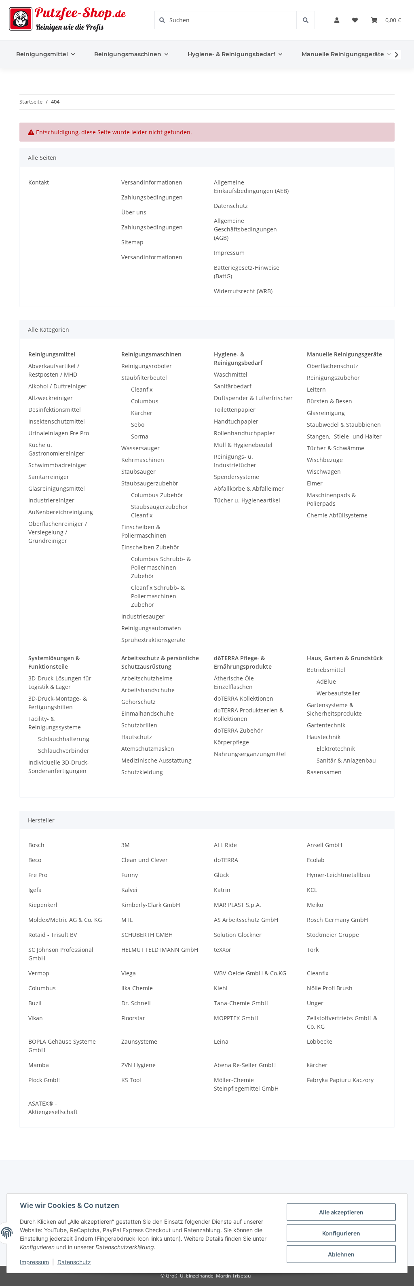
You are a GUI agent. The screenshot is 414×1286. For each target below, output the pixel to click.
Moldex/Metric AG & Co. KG (65, 920)
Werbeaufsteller (338, 693)
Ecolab (316, 860)
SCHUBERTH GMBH (147, 935)
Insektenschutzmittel (56, 421)
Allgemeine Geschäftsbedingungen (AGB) (245, 229)
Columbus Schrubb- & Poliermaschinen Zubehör (161, 567)
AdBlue (326, 681)
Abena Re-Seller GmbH (245, 1065)
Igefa (35, 890)
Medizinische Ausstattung (156, 760)
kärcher (317, 1065)
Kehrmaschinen (142, 460)
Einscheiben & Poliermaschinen (144, 531)
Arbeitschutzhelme (147, 678)
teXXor (222, 949)
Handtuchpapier (236, 421)
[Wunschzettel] (355, 20)
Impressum (229, 252)
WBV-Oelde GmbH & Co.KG (250, 973)
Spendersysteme (236, 477)
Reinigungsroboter (146, 366)
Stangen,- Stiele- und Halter (344, 436)
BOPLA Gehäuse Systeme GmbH (62, 1046)
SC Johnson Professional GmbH (60, 954)
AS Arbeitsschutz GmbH (246, 920)
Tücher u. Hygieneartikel (247, 500)
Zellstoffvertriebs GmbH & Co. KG (342, 1022)
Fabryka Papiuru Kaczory (340, 1080)
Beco (34, 860)
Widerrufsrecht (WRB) (243, 291)
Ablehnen (341, 1254)
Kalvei (129, 890)
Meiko (315, 905)
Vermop (38, 973)
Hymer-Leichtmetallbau (338, 875)
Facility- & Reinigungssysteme (54, 723)
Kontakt (38, 182)
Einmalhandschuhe (147, 713)
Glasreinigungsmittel (56, 488)
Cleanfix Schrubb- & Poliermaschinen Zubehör (158, 596)
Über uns (133, 212)
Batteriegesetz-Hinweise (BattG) (246, 272)
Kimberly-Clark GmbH (150, 905)
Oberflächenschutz (332, 366)
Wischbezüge (325, 460)
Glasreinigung (326, 413)
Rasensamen (324, 772)
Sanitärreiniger (48, 477)
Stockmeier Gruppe (333, 935)
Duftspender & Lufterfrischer (253, 398)
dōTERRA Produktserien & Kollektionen (248, 714)
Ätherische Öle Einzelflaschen (234, 682)
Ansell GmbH (324, 845)
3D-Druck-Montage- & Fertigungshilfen (57, 703)
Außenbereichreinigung (60, 512)
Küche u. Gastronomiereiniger (56, 449)
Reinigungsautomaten (151, 628)
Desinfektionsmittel (54, 409)
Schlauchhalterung (63, 739)
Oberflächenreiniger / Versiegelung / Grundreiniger (57, 532)
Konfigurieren (341, 1233)
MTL (127, 920)
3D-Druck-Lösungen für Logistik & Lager (59, 682)
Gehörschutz (138, 701)
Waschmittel (230, 374)
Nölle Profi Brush (330, 988)
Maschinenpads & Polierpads (331, 499)
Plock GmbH (44, 1080)
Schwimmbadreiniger (57, 465)
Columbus (144, 401)
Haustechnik (323, 737)
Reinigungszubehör (333, 377)
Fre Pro (37, 875)
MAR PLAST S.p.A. (237, 905)
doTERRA (226, 860)
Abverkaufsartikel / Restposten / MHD (53, 370)
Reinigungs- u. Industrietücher (235, 461)
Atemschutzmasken (147, 748)
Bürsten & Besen (329, 401)
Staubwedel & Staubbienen (344, 424)
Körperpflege (231, 742)
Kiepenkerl (42, 905)
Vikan (35, 1018)
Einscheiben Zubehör (150, 547)
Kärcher (141, 413)
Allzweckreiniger (50, 398)
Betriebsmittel (326, 670)
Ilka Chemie (137, 988)
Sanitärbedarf (232, 386)
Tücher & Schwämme (335, 448)
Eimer (315, 483)
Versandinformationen (151, 182)
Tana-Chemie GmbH (241, 1003)
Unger (315, 1003)
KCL (312, 890)
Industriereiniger (51, 500)
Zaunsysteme (139, 1041)
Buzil (35, 1003)
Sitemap (132, 242)
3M (125, 845)
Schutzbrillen (139, 725)
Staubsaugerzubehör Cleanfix (159, 511)
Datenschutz (231, 206)
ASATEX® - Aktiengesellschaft (53, 1108)
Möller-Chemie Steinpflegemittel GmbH (246, 1084)
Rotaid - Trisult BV (52, 935)
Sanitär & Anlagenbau (346, 760)
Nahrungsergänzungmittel (250, 754)
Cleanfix (141, 389)
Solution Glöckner (238, 935)
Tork (313, 949)
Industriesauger (143, 616)
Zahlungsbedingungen (152, 197)
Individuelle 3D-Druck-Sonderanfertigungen (58, 766)
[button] (337, 20)
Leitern (316, 389)
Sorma (139, 436)
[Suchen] (305, 20)
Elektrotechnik (336, 748)
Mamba (38, 1065)
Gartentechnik (326, 725)
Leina (221, 1041)
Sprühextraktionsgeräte (153, 640)
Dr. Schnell (136, 1003)
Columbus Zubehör (157, 495)
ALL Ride (225, 845)
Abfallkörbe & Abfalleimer (249, 488)
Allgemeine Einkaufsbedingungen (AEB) (251, 186)
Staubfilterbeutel (144, 377)
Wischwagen (324, 471)
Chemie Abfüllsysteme (337, 515)
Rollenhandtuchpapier (244, 433)
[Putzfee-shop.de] (67, 20)
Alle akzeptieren (341, 1212)
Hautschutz (136, 737)
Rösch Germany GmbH (337, 920)
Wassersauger (140, 448)
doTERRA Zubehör (238, 730)
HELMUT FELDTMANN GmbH (159, 949)
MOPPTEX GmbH (236, 1018)
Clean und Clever (144, 860)
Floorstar (133, 1018)
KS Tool (131, 1080)
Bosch (36, 845)
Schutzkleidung (142, 772)
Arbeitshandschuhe (148, 690)
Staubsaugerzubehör (149, 483)
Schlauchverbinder (63, 750)
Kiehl (221, 988)
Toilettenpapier (235, 409)
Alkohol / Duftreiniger (57, 386)
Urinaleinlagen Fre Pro (58, 433)
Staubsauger (138, 471)
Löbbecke (319, 1041)
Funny (129, 875)
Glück (221, 875)
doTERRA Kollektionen (243, 698)
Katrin (222, 890)
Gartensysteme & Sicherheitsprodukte (334, 709)
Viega (128, 973)
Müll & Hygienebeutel (243, 445)
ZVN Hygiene (138, 1065)
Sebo (137, 424)
